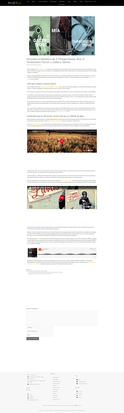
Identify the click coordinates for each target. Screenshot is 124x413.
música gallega (37, 271)
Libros (69, 1)
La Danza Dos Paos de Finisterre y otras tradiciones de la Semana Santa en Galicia (45, 272)
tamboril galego (43, 271)
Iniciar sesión (61, 4)
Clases (33, 1)
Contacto (75, 1)
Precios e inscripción (43, 1)
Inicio (28, 1)
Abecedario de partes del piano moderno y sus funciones (40, 273)
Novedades (61, 1)
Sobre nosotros (53, 1)
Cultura (29, 269)
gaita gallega (30, 271)
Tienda (81, 1)
